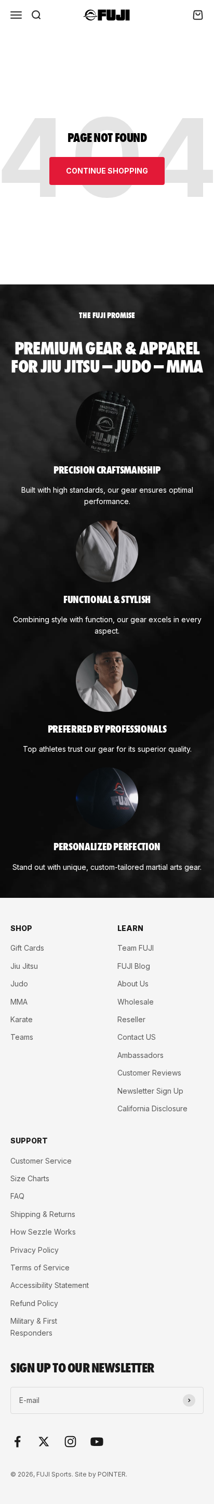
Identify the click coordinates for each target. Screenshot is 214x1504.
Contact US (136, 1037)
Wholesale (135, 1001)
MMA (19, 1001)
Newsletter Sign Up (150, 1090)
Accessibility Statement (49, 1285)
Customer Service (41, 1160)
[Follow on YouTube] (97, 1442)
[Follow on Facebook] (17, 1442)
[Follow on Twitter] (44, 1442)
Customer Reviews (149, 1072)
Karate (21, 1019)
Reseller (131, 1019)
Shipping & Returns (42, 1214)
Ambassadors (140, 1055)
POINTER (112, 1474)
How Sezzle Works (43, 1231)
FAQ (17, 1196)
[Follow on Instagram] (70, 1442)
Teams (21, 1037)
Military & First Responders (33, 1326)
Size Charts (29, 1178)
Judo (19, 983)
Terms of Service (40, 1267)
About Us (133, 983)
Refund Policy (34, 1303)
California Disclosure (152, 1108)
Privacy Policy (34, 1249)
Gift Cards (27, 947)
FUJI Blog (133, 966)
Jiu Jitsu (24, 966)
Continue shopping (107, 170)
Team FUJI (135, 947)
